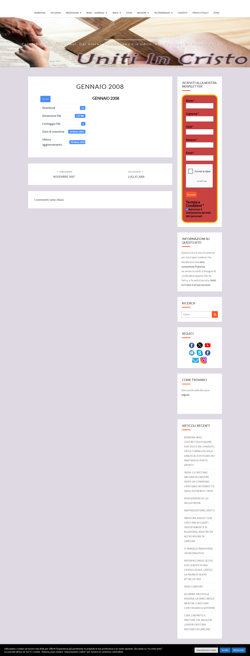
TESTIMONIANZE (162, 12)
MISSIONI (141, 12)
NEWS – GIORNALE (95, 12)
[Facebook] (207, 352)
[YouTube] (207, 345)
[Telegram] (191, 352)
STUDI (129, 12)
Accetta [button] (225, 650)
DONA (216, 12)
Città (190, 126)
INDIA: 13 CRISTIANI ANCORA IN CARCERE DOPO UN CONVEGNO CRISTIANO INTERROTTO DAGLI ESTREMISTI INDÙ (199, 482)
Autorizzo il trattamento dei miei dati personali (198, 213)
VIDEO (115, 12)
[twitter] (199, 345)
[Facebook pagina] (191, 345)
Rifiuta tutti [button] (239, 650)
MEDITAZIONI (72, 12)
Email (190, 152)
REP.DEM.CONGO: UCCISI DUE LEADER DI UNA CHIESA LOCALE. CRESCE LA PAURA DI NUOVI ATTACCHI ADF (198, 570)
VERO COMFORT (193, 586)
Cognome (192, 113)
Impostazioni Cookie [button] (206, 650)
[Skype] (199, 352)
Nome (190, 100)
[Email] (195, 360)
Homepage (39, 12)
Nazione (191, 139)
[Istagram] (203, 360)
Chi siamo (56, 12)
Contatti (182, 12)
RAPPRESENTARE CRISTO (199, 510)
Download (45, 99)
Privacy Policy (201, 12)
